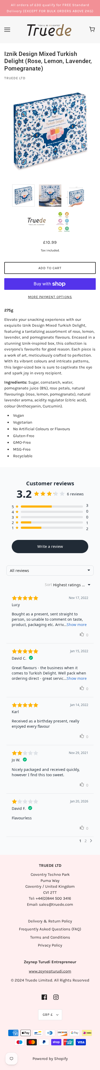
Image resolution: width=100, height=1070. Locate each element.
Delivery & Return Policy (50, 921)
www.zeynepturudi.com (50, 971)
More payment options (50, 297)
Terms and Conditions (50, 937)
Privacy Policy (50, 945)
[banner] (49, 29)
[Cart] (93, 29)
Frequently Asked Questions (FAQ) (50, 929)
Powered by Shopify (50, 1058)
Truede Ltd (15, 78)
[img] (44, 997)
